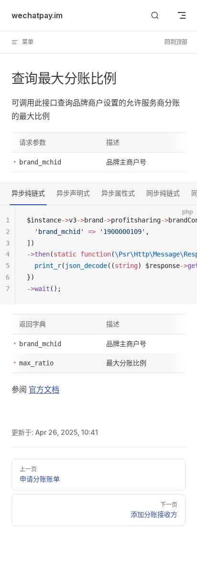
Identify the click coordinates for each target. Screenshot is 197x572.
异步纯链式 (28, 193)
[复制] (181, 220)
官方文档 (44, 389)
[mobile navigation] (181, 15)
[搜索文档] (154, 15)
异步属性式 (118, 193)
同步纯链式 (163, 193)
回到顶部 (175, 42)
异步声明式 (73, 193)
